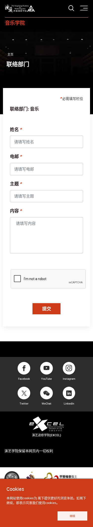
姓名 (14, 130)
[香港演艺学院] (20, 8)
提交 (46, 309)
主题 (14, 184)
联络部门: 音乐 (24, 109)
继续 (72, 516)
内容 (14, 211)
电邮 (14, 157)
